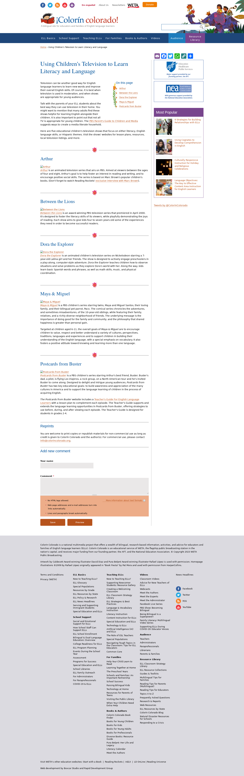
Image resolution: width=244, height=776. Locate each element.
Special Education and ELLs (87, 611)
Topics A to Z (147, 694)
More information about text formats (124, 500)
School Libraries (81, 669)
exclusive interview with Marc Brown (117, 180)
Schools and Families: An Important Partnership (120, 676)
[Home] (81, 21)
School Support (69, 38)
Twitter (50, 5)
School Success (115, 681)
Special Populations (83, 586)
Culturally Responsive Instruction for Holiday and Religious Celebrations (187, 164)
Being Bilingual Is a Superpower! (150, 615)
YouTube (64, 5)
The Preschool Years (117, 671)
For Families (114, 38)
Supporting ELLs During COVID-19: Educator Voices (154, 627)
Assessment (79, 657)
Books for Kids (114, 725)
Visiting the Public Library (120, 699)
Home (43, 47)
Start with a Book (92, 762)
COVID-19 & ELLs (82, 684)
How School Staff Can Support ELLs (84, 628)
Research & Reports (150, 701)
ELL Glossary (80, 582)
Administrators (148, 642)
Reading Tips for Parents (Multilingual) (153, 685)
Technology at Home (118, 689)
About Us (104, 5)
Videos (155, 38)
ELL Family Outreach (84, 672)
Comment (47, 476)
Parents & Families (150, 654)
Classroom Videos (149, 579)
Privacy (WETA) (48, 579)
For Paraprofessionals (84, 680)
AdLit (128, 762)
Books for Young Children (120, 721)
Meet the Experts (149, 596)
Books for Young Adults (119, 729)
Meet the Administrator (152, 600)
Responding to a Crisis (152, 722)
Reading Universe (156, 762)
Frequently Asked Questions (155, 697)
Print (72, 5)
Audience (177, 38)
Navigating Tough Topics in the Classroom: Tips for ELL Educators (121, 645)
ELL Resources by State (85, 594)
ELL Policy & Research (85, 597)
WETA (133, 5)
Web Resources (148, 705)
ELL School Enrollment (85, 634)
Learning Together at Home (121, 667)
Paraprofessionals (149, 646)
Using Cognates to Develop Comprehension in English (188, 143)
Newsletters (118, 5)
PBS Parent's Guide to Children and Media (113, 121)
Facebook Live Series (151, 604)
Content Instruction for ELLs (121, 618)
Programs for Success (84, 661)
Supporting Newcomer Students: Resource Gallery (121, 583)
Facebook (42, 5)
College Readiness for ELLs (87, 644)
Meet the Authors (116, 753)
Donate (150, 4)
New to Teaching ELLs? (85, 579)
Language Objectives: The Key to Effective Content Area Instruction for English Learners (188, 184)
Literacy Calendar (116, 749)
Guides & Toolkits (149, 673)
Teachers (144, 639)
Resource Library (195, 38)
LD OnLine (139, 762)
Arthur (122, 88)
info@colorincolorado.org (55, 440)
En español (88, 5)
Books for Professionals (119, 732)
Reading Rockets (114, 762)
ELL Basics (48, 38)
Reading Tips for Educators (154, 690)
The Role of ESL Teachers (120, 635)
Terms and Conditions (52, 574)
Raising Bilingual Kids (118, 685)
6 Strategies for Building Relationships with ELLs (188, 121)
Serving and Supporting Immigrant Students (85, 606)
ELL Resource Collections (153, 670)
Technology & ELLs (116, 625)
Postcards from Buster (130, 106)
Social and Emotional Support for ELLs (84, 622)
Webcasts (145, 589)
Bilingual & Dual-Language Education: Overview (87, 638)
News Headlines (184, 574)
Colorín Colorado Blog (151, 712)
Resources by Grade (83, 590)
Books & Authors (136, 38)
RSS (57, 5)
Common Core (114, 651)
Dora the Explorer (128, 97)
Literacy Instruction (117, 614)
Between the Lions (128, 93)
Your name (46, 461)
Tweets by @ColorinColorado (171, 205)
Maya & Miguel (126, 102)
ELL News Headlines (84, 601)
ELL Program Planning (84, 647)
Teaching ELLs (92, 38)
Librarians (145, 650)
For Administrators (83, 676)
